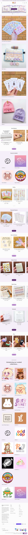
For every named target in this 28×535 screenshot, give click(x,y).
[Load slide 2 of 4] (12, 13)
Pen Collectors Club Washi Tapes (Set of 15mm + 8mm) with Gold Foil (19, 298)
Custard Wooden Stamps (19, 142)
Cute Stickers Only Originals (6, 41)
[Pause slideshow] (18, 14)
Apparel (3, 124)
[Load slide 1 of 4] (11, 13)
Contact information (19, 533)
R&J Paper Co (17, 454)
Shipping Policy (21, 511)
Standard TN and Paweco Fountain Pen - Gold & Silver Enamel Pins (19, 348)
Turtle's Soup (4, 499)
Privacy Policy (20, 514)
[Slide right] (15, 147)
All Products (11, 511)
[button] (1, 3)
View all (14, 230)
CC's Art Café (17, 380)
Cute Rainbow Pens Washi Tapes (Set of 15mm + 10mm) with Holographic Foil (6, 298)
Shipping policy (15, 533)
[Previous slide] (10, 14)
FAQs (19, 508)
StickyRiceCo (17, 469)
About (19, 506)
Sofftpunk (3, 469)
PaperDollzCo (4, 454)
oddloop (16, 439)
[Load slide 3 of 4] (13, 13)
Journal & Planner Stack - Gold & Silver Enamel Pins (6, 348)
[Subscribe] (14, 524)
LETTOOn (3, 167)
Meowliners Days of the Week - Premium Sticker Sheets (6, 224)
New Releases (12, 508)
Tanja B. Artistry (17, 182)
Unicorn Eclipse (17, 167)
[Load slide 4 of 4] (14, 13)
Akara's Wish (4, 380)
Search (11, 506)
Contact (20, 516)
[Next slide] (16, 14)
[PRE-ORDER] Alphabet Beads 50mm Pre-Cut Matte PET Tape (6, 142)
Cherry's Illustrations (18, 395)
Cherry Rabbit (4, 182)
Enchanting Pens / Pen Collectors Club (8, 96)
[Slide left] (12, 147)
